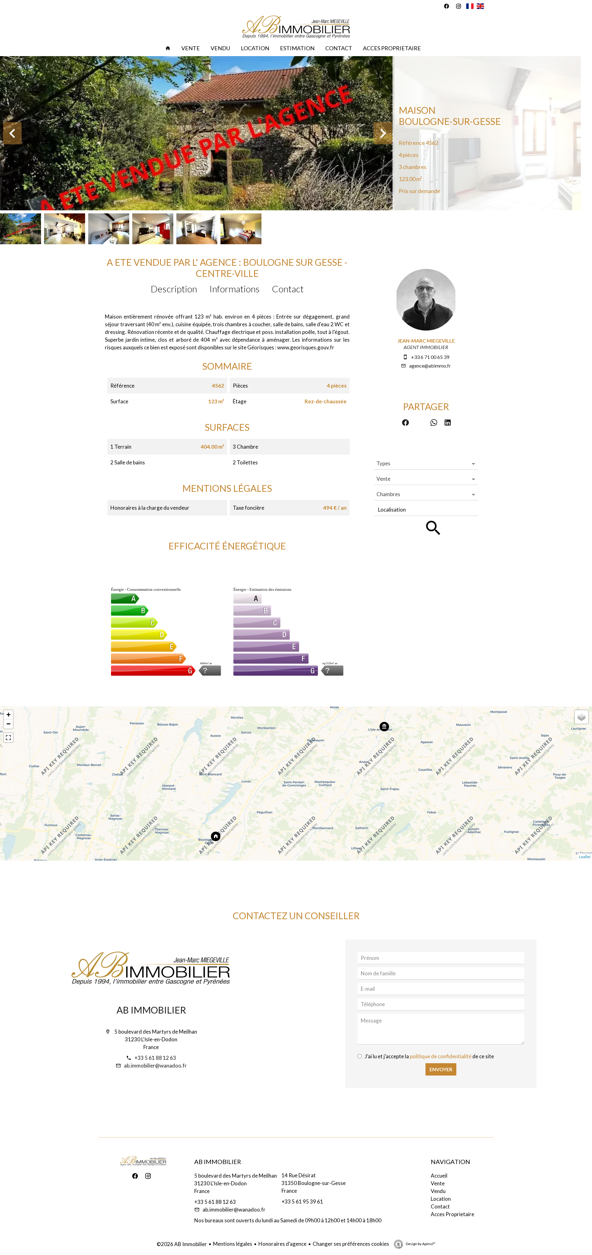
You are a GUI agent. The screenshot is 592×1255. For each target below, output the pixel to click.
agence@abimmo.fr (430, 365)
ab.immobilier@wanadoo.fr (155, 1065)
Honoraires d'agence (282, 1244)
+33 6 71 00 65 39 (430, 357)
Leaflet (584, 857)
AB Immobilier (151, 1009)
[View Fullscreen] (8, 737)
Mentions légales (232, 1244)
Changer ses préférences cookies (351, 1244)
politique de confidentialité (440, 1056)
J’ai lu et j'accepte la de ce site (429, 1056)
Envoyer (441, 1069)
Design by (420, 1243)
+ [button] (8, 714)
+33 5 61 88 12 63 (155, 1058)
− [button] (8, 724)
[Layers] (581, 717)
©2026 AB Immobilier (182, 1244)
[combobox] (426, 463)
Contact (288, 288)
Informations (234, 288)
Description (174, 288)
